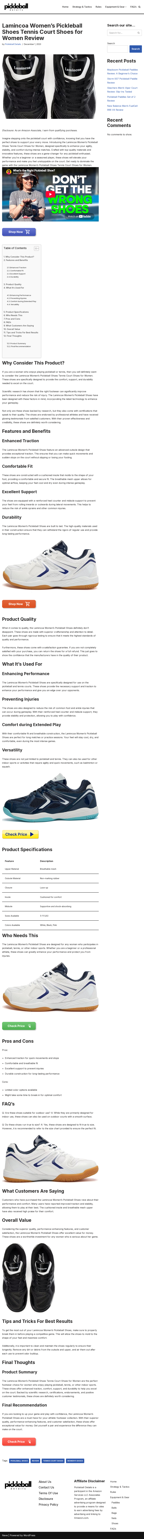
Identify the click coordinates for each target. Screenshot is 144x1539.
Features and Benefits (17, 260)
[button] (125, 6)
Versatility (15, 304)
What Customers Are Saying (20, 325)
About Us (45, 1482)
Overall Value (13, 329)
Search (111, 43)
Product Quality (13, 284)
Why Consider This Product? (19, 257)
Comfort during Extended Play (23, 301)
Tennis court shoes (53, 1461)
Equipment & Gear (119, 1497)
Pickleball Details (13, 44)
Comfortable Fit (16, 270)
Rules (98, 6)
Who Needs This (14, 315)
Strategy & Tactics (82, 6)
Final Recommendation (21, 346)
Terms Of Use (48, 1493)
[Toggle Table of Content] (35, 248)
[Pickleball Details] (16, 7)
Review (35, 1461)
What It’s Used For (15, 288)
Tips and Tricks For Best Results (22, 332)
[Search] (139, 7)
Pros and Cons (13, 319)
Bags (114, 1513)
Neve (5, 1535)
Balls (114, 1507)
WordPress (29, 1535)
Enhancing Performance (20, 295)
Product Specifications (17, 312)
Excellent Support (17, 274)
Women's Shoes (75, 1461)
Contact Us (46, 1487)
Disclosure (46, 1499)
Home (65, 6)
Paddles (116, 1502)
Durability (14, 277)
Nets (114, 1518)
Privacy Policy (48, 1504)
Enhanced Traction (18, 267)
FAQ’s (133, 6)
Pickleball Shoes (19, 1461)
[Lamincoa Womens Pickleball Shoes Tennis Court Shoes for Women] (50, 591)
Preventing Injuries (18, 298)
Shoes (115, 1523)
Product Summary (18, 343)
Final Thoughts (14, 336)
